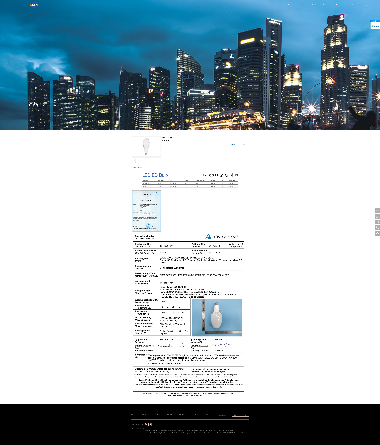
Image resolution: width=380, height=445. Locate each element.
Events (195, 414)
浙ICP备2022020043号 (212, 430)
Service (169, 414)
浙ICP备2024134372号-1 (226, 430)
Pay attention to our (137, 424)
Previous (232, 144)
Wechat (371, 5)
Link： (133, 428)
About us (144, 414)
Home (132, 414)
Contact (206, 414)
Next (243, 144)
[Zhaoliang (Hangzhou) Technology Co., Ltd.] (34, 5)
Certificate (182, 414)
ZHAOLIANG (140, 428)
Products (157, 414)
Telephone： (222, 415)
